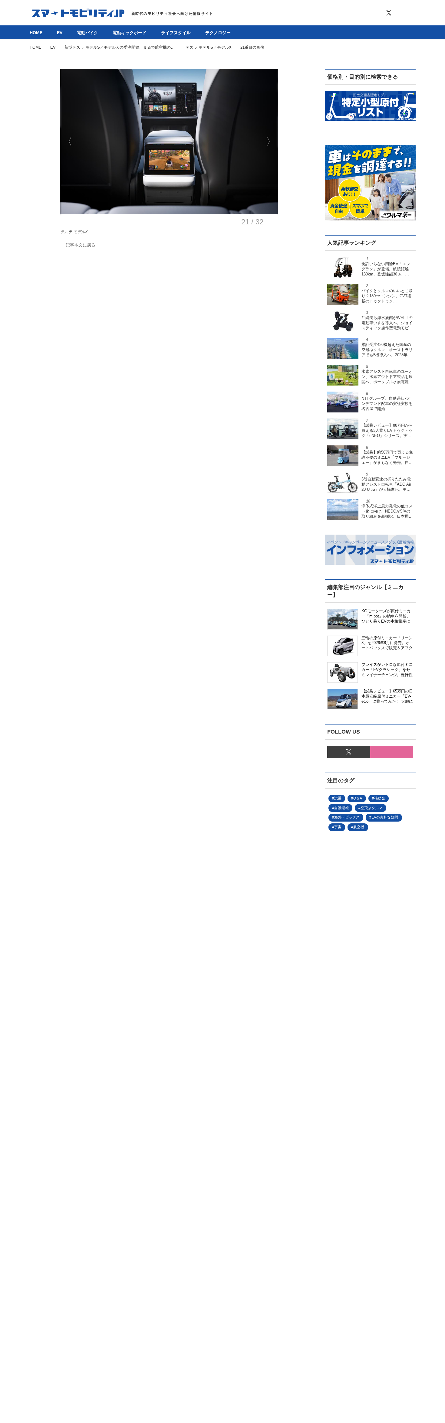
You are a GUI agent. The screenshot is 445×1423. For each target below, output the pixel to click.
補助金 (379, 798)
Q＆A (357, 798)
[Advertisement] (360, 1040)
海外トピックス (347, 817)
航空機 (358, 827)
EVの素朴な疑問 (384, 817)
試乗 (337, 798)
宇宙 (337, 827)
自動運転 (341, 808)
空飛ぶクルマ (371, 808)
